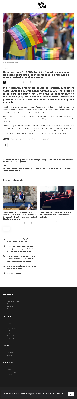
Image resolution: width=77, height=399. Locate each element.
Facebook (10, 352)
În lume (5, 68)
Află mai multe (34, 395)
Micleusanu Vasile (8, 223)
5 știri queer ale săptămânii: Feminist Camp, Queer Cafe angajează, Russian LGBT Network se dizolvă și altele (20, 249)
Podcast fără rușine (13, 336)
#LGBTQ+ (29, 139)
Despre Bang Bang (13, 301)
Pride (9, 331)
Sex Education (11, 326)
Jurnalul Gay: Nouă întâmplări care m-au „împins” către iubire (21, 267)
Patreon (9, 369)
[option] (20, 206)
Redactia (10, 82)
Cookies (9, 374)
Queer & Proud (12, 328)
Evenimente (47, 207)
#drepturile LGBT (17, 139)
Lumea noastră (11, 207)
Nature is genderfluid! (14, 273)
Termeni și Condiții (13, 372)
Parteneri (10, 306)
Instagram (10, 355)
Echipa (9, 304)
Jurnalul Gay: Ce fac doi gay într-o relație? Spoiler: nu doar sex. (19, 240)
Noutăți (9, 323)
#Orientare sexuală (42, 139)
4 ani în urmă (17, 82)
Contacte (10, 309)
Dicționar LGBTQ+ (13, 338)
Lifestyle (9, 333)
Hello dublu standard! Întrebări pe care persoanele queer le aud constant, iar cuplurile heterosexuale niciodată (21, 258)
